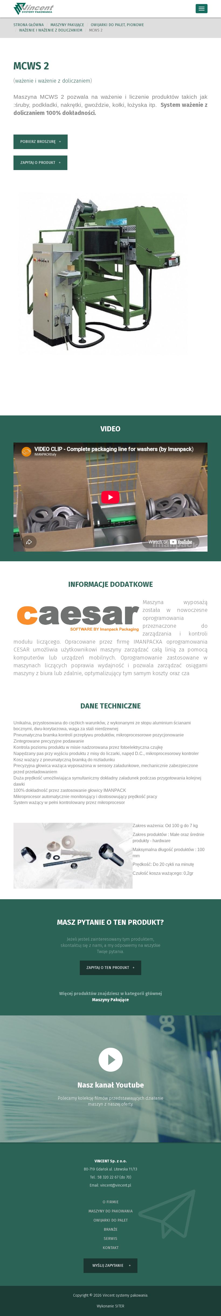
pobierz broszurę (38, 141)
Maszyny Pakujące (110, 999)
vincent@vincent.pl (115, 1185)
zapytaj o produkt (37, 162)
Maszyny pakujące (67, 25)
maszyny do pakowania (110, 1211)
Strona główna (28, 25)
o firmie (111, 1202)
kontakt (111, 1248)
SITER (119, 1306)
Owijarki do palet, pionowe (117, 25)
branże (111, 1229)
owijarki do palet (111, 1220)
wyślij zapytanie (107, 1265)
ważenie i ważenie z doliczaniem (50, 30)
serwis (110, 1238)
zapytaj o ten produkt (108, 967)
